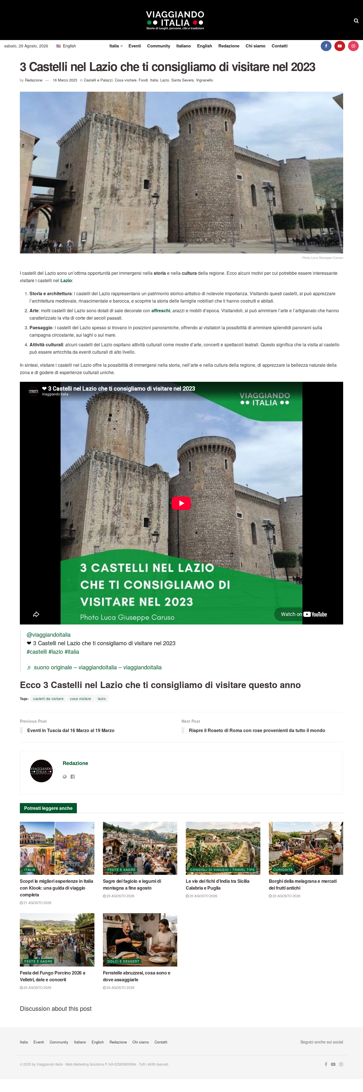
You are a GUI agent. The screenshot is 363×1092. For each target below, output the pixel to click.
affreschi (160, 310)
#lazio (55, 651)
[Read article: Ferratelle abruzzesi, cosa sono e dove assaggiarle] (140, 940)
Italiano (183, 46)
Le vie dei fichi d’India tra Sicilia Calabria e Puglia (217, 884)
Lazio (164, 80)
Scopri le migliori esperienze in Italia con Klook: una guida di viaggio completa (56, 888)
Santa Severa (182, 80)
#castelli (37, 651)
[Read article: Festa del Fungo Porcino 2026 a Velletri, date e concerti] (57, 940)
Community (158, 46)
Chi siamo (255, 46)
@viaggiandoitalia (49, 634)
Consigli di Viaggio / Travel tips (222, 869)
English (204, 46)
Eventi (134, 46)
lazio (102, 698)
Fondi (143, 80)
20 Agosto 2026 (120, 895)
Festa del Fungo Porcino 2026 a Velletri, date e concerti (52, 976)
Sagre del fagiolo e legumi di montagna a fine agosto (132, 884)
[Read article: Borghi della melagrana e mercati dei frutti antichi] (306, 848)
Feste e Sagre (121, 869)
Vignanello (204, 80)
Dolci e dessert (123, 961)
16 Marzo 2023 (65, 80)
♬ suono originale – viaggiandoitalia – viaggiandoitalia (94, 667)
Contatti (280, 46)
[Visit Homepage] (175, 20)
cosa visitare (80, 698)
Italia (114, 46)
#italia (72, 651)
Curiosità (283, 869)
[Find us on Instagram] (353, 46)
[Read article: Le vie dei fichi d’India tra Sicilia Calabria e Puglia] (223, 848)
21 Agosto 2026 (37, 902)
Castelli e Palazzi (98, 80)
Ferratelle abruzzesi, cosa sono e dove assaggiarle (136, 976)
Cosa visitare (125, 80)
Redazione (228, 46)
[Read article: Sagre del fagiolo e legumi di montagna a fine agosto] (140, 848)
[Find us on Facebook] (326, 46)
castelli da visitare (48, 698)
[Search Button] (356, 20)
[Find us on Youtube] (339, 46)
